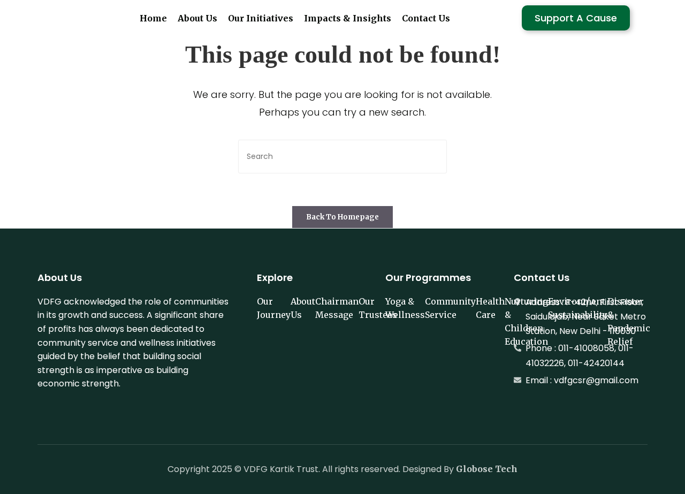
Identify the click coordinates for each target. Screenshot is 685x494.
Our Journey (274, 308)
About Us (197, 18)
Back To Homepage (342, 217)
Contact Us (426, 18)
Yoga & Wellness (405, 308)
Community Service (450, 308)
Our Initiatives (260, 18)
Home (153, 18)
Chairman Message (337, 308)
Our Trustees (378, 308)
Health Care (490, 308)
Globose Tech (486, 468)
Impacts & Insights (347, 18)
